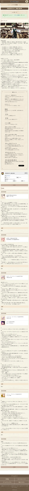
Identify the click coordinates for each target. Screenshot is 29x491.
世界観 (7, 479)
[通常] (3, 240)
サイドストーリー (22, 479)
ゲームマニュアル (7, 482)
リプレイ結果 (16, 15)
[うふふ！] (3, 396)
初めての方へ (22, 482)
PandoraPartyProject (14, 1)
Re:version (15, 487)
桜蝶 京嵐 (9, 175)
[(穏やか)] (3, 324)
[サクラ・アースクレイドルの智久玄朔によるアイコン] (3, 278)
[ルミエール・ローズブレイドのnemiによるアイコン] (3, 319)
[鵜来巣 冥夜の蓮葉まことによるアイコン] (3, 197)
